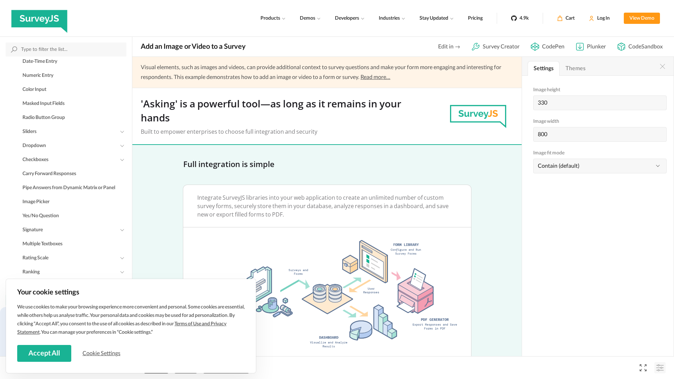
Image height (546, 89)
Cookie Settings (101, 353)
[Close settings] (662, 66)
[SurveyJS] (39, 18)
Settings (544, 68)
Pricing (475, 18)
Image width (546, 121)
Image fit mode (548, 153)
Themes (576, 68)
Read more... (375, 77)
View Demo (641, 18)
